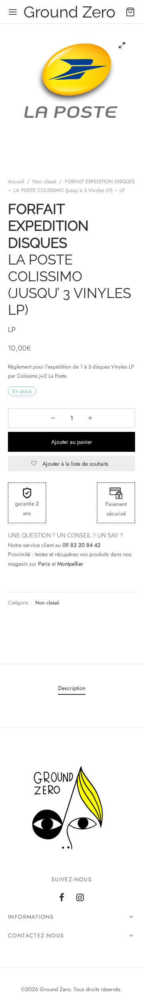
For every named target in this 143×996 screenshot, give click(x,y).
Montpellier (70, 564)
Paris (44, 564)
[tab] (71, 688)
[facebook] (61, 898)
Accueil (16, 181)
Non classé (44, 181)
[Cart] (130, 12)
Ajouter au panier (71, 442)
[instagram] (80, 898)
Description (71, 688)
